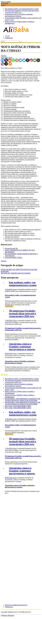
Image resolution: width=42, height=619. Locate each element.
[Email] (34, 60)
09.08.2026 (9, 353)
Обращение (9, 607)
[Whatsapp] (13, 60)
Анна (10, 57)
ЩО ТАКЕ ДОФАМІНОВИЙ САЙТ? (18, 406)
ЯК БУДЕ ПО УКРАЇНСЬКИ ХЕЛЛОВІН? (16, 273)
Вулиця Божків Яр (11, 248)
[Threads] (27, 60)
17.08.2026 (9, 289)
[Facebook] (2, 60)
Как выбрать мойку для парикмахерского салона (22, 9)
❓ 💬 (7, 36)
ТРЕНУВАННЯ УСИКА (13, 257)
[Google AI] (6, 64)
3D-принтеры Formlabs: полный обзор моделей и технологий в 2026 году (22, 313)
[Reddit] (10, 60)
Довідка (3, 56)
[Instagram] (31, 60)
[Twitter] (24, 60)
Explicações (9, 38)
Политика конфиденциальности (16, 605)
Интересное (9, 306)
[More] (10, 64)
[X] (6, 60)
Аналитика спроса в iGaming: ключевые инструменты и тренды (19, 15)
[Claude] (17, 60)
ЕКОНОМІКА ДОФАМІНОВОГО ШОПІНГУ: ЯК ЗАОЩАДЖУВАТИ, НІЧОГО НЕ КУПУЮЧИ (22, 399)
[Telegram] (20, 60)
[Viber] (2, 64)
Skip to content (5, 2)
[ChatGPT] (38, 60)
